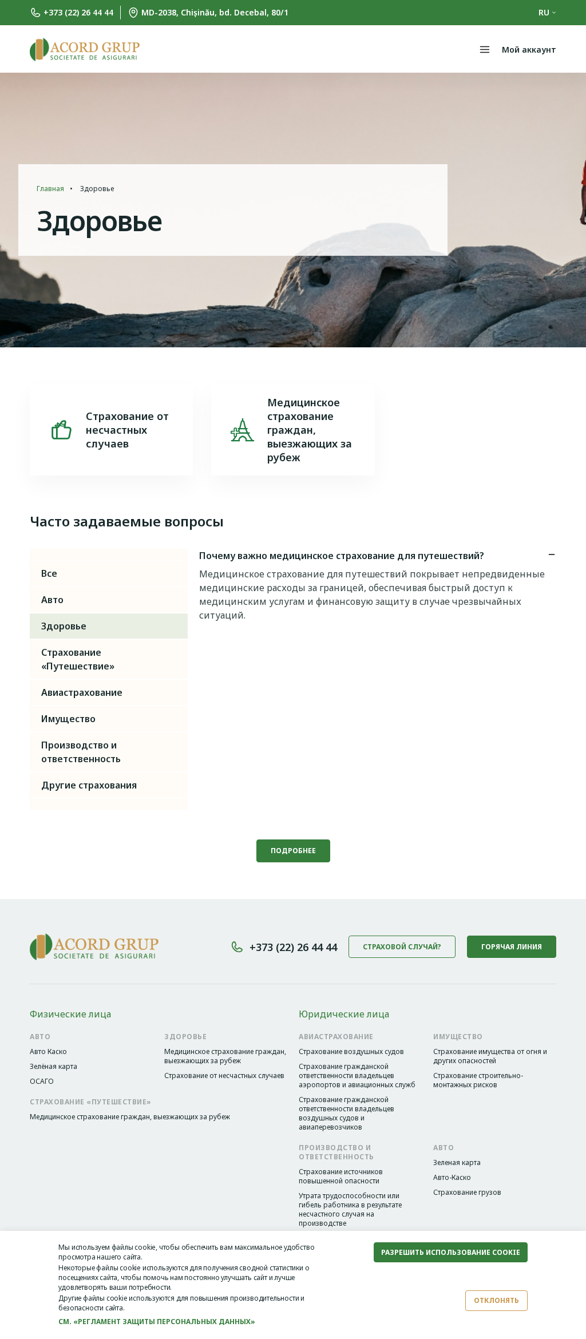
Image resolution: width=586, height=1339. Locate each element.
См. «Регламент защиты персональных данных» (156, 1321)
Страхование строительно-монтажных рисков (478, 1080)
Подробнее (293, 850)
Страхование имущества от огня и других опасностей (490, 1056)
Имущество (68, 718)
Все (49, 573)
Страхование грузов (467, 1192)
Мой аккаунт (529, 49)
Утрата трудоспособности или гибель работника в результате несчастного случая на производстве (350, 1209)
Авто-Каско (452, 1177)
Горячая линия (511, 947)
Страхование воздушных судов (351, 1051)
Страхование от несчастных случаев (224, 1075)
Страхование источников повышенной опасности (341, 1176)
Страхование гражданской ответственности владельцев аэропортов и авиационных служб (357, 1076)
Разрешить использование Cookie (450, 1252)
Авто (52, 599)
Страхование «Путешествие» (77, 659)
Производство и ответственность (81, 752)
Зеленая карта (457, 1162)
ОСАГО (42, 1081)
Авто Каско (48, 1051)
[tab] (377, 558)
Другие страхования (89, 785)
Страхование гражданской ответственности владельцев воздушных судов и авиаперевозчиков (346, 1113)
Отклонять (496, 1300)
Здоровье (63, 626)
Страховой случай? (402, 947)
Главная (50, 188)
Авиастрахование (81, 692)
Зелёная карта (53, 1066)
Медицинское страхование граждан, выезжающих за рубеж (225, 1056)
